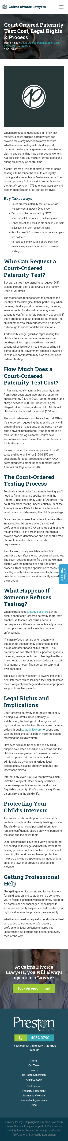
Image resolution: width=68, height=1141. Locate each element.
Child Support (34, 1086)
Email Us (34, 1050)
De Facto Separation (34, 1074)
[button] (34, 988)
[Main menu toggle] (61, 6)
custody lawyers (32, 729)
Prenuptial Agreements (34, 1100)
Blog (15, 42)
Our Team (34, 1065)
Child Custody (34, 1079)
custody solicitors (37, 611)
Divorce (34, 1070)
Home (7, 42)
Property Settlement (34, 1090)
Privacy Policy (14, 1122)
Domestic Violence (34, 1095)
